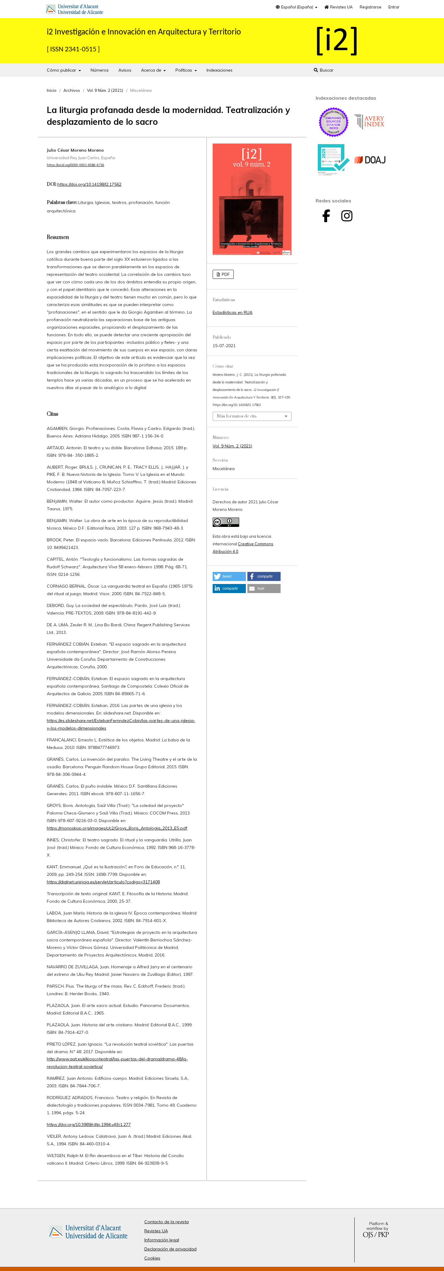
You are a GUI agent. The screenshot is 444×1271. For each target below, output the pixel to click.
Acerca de (151, 70)
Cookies (152, 1258)
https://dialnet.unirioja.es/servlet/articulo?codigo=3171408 (103, 882)
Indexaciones (220, 70)
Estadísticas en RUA (233, 312)
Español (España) (297, 7)
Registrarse (370, 7)
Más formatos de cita (236, 416)
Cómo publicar (62, 70)
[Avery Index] (370, 136)
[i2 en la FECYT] (334, 174)
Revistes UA (341, 7)
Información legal (161, 1240)
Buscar (326, 70)
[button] (229, 576)
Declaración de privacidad (170, 1249)
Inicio (51, 90)
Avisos (124, 70)
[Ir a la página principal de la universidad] (74, 10)
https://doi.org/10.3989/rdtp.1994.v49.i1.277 (89, 1124)
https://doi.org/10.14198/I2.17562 (89, 184)
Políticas (184, 70)
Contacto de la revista (166, 1221)
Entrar (394, 7)
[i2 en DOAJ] (370, 174)
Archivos (71, 90)
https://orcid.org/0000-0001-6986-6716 (75, 165)
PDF (225, 274)
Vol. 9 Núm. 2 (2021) (105, 90)
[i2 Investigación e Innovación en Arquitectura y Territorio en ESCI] (334, 136)
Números (100, 70)
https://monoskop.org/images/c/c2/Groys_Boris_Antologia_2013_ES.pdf (117, 828)
